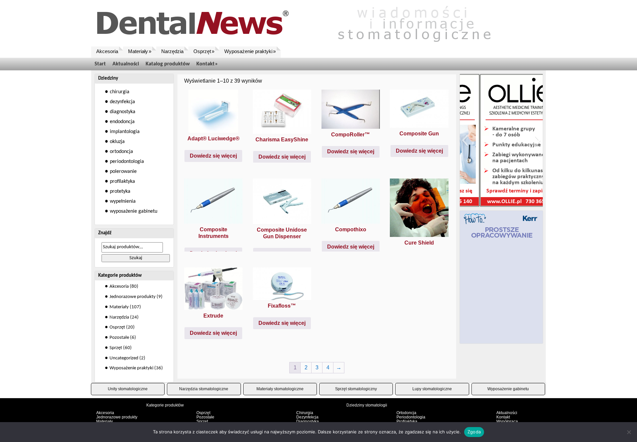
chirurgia (119, 92)
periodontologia (127, 161)
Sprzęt (115, 347)
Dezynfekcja (307, 417)
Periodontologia (410, 417)
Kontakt (503, 417)
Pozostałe (119, 337)
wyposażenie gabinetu (133, 211)
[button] (464, 140)
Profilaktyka (406, 421)
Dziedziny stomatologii (366, 405)
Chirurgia (304, 412)
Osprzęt (117, 327)
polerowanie (123, 171)
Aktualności (506, 412)
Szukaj (135, 258)
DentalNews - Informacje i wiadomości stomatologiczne (303, 23)
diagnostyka (122, 111)
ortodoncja (121, 151)
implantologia (125, 131)
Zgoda (474, 431)
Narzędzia (119, 317)
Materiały (119, 307)
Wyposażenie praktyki (131, 368)
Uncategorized (123, 358)
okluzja (117, 141)
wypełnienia (123, 201)
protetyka (120, 191)
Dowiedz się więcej (213, 156)
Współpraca (507, 421)
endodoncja (122, 121)
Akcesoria (119, 286)
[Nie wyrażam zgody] (628, 432)
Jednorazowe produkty (132, 296)
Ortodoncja (406, 412)
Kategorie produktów (165, 405)
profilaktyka (122, 181)
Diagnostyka (307, 421)
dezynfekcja (122, 102)
